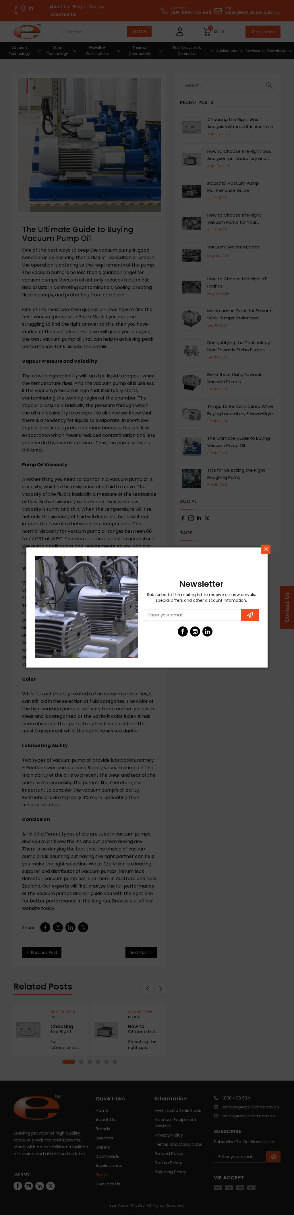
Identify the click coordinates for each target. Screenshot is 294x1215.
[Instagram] (195, 631)
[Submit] (250, 615)
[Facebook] (183, 631)
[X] (220, 631)
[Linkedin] (207, 631)
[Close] (265, 549)
